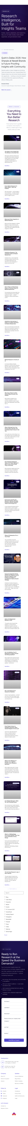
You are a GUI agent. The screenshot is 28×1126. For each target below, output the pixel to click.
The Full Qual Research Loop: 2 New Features (12, 872)
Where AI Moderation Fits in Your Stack (11, 536)
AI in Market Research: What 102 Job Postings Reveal (11, 801)
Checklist (8, 902)
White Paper (9, 931)
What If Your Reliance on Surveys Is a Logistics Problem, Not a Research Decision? (11, 762)
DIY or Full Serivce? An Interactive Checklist (10, 691)
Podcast (8, 921)
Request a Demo (4, 1108)
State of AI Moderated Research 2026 (10, 619)
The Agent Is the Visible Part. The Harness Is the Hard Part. (12, 152)
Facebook (4, 1095)
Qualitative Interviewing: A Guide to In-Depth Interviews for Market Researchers (12, 322)
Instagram (4, 1098)
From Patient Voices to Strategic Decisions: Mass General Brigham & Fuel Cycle (12, 727)
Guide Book (9, 911)
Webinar (8, 929)
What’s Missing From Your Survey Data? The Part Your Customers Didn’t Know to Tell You (12, 429)
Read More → (7, 165)
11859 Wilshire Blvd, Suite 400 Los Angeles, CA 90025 (11, 1062)
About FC (3, 1076)
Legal (16, 1098)
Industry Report (10, 914)
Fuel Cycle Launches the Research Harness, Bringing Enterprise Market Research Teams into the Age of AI (11, 501)
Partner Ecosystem (5, 1078)
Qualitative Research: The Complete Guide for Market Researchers (11, 253)
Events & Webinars (19, 1076)
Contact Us (3, 1106)
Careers (2, 1081)
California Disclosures (19, 1095)
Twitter (4, 1093)
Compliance (17, 1091)
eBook (7, 904)
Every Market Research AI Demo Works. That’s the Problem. (11, 187)
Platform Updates (18, 1081)
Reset (5, 935)
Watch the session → (6, 89)
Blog (7, 897)
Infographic (9, 916)
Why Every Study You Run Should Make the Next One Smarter (11, 394)
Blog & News (18, 1078)
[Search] (14, 892)
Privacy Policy (18, 1093)
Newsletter (8, 919)
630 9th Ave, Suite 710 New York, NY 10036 (10, 1067)
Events (7, 907)
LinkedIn (4, 1091)
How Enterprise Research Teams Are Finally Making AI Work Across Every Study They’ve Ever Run (11, 463)
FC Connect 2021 (10, 909)
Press (7, 924)
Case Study (9, 899)
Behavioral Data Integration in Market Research (12, 220)
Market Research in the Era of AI (12, 360)
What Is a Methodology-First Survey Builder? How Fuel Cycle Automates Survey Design (12, 835)
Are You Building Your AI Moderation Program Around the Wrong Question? (11, 653)
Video (7, 926)
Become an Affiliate (19, 1083)
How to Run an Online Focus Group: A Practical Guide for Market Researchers (11, 288)
